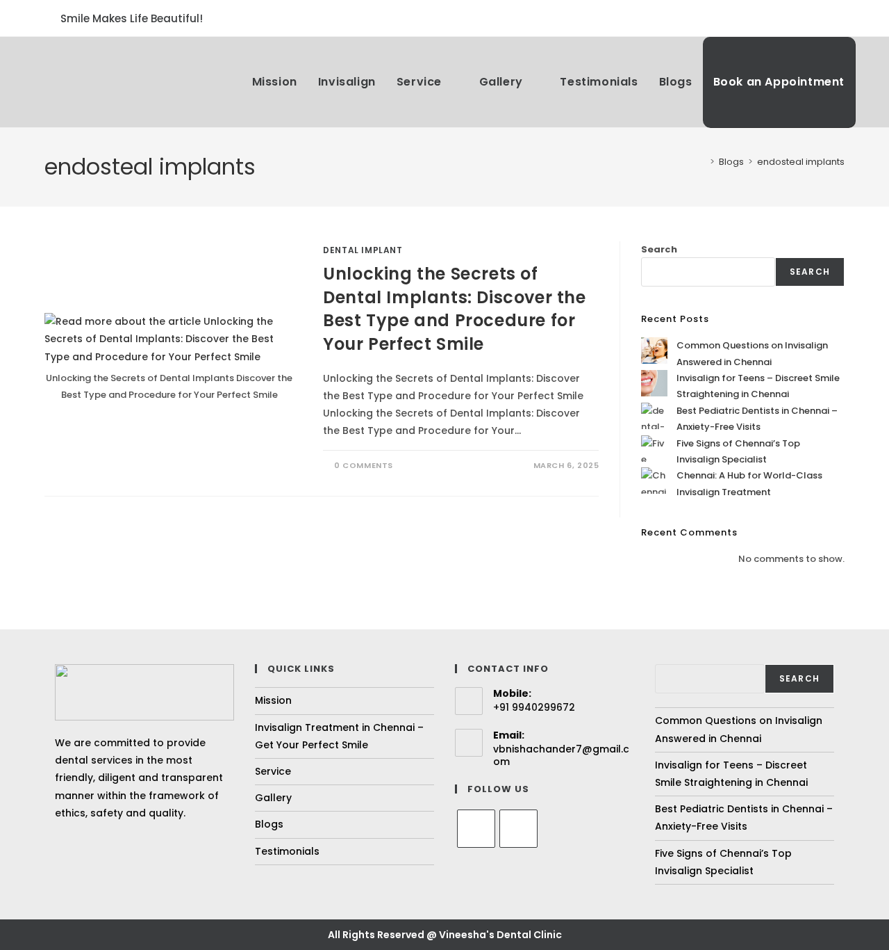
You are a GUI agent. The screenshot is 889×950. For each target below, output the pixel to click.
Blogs (269, 824)
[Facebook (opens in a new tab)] (822, 18)
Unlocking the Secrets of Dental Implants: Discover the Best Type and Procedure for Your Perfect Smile (454, 308)
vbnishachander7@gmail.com (561, 755)
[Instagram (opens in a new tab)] (838, 18)
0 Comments (363, 465)
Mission (273, 700)
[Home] (702, 161)
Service (273, 771)
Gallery (273, 798)
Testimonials (287, 851)
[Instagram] (518, 829)
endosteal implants (801, 161)
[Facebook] (476, 829)
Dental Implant (362, 250)
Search (659, 249)
